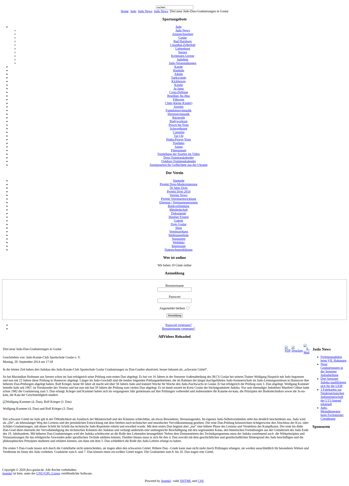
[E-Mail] (306, 352)
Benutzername (174, 285)
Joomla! (7, 473)
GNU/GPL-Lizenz (48, 473)
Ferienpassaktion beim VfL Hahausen (333, 358)
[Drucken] (297, 350)
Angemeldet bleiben (172, 308)
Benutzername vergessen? (178, 328)
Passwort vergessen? (178, 325)
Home (125, 11)
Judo (133, 11)
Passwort (174, 296)
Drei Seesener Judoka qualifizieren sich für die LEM (333, 382)
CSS (201, 481)
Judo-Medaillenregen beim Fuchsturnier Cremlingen (332, 413)
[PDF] (288, 350)
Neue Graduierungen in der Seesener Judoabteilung (332, 369)
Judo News (145, 11)
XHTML (185, 481)
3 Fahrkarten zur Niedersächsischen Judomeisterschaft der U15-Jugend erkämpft (332, 397)
